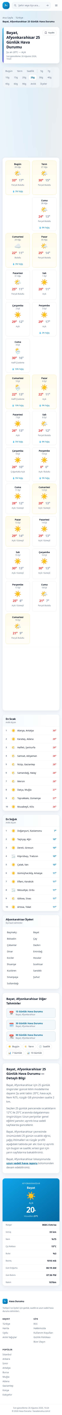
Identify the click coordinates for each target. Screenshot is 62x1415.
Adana (6, 1381)
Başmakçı (12, 932)
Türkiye (19, 17)
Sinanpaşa (12, 977)
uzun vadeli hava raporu (22, 1163)
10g (7, 77)
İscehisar (38, 964)
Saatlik (30, 70)
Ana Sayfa (8, 17)
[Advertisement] (31, 122)
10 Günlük (34, 1052)
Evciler (10, 957)
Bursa (6, 1372)
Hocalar (37, 957)
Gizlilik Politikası (42, 1337)
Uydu (5, 1332)
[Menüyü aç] (56, 5)
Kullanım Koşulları (43, 1332)
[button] (18, 178)
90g (24, 83)
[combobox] (31, 5)
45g (7, 83)
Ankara (6, 1358)
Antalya (6, 1367)
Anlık (33, 83)
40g (50, 77)
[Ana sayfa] (6, 5)
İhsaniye (11, 964)
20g (24, 77)
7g (49, 70)
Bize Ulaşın (39, 1341)
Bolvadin (11, 938)
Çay (35, 938)
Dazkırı (37, 945)
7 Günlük (15, 1052)
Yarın (19, 70)
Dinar (10, 951)
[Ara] (47, 5)
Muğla (6, 1376)
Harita (6, 1328)
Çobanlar (12, 945)
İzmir (5, 1363)
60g (16, 83)
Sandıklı (37, 970)
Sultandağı (13, 983)
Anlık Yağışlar (10, 1337)
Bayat (36, 932)
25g (33, 77)
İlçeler (43, 83)
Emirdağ (37, 951)
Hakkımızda (40, 1328)
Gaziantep (8, 1385)
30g (41, 77)
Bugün (9, 70)
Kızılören (11, 970)
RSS (36, 1323)
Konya (6, 1390)
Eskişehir (7, 1394)
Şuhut (36, 977)
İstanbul (7, 1354)
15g (16, 77)
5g (41, 70)
